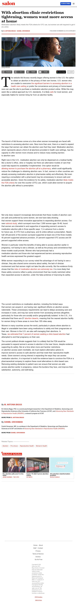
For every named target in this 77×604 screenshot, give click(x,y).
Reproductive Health (27, 446)
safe (52, 92)
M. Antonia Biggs (9, 31)
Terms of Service (38, 554)
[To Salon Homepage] (8, 3)
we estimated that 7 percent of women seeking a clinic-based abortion (37, 334)
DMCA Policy (38, 600)
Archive (38, 557)
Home (35, 545)
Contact (40, 548)
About (41, 545)
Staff (34, 548)
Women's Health (41, 446)
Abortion (5, 446)
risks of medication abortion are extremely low (33, 269)
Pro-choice (14, 446)
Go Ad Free (38, 559)
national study (11, 224)
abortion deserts (31, 318)
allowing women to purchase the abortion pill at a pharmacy (26, 169)
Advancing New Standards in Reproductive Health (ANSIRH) (44, 429)
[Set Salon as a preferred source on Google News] (61, 71)
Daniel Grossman (23, 31)
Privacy (38, 551)
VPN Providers (38, 597)
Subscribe (65, 3)
